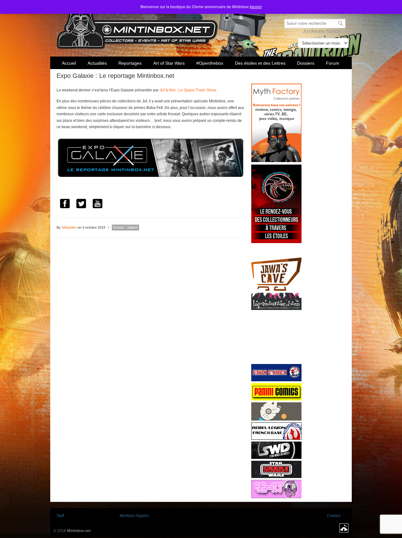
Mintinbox (137, 25)
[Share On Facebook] (65, 204)
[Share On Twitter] (81, 204)
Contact (333, 516)
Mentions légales (134, 516)
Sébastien (69, 227)
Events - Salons (125, 227)
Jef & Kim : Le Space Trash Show (188, 90)
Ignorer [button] (256, 7)
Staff (60, 516)
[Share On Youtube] (97, 204)
